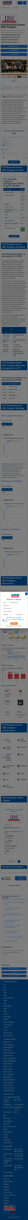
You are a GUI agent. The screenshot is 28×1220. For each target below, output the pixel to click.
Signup (14, 623)
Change (18, 617)
